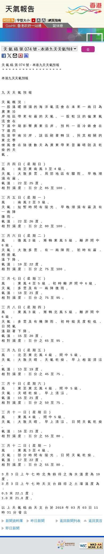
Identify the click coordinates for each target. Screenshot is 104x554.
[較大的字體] (39, 20)
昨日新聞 (38, 521)
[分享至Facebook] (4, 56)
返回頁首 (95, 521)
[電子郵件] (15, 56)
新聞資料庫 (14, 521)
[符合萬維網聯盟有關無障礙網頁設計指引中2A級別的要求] (91, 545)
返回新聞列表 (70, 521)
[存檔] (20, 56)
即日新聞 (12, 528)
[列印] (26, 56)
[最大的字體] (44, 20)
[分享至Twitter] (9, 56)
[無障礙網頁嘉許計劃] (66, 544)
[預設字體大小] (33, 20)
